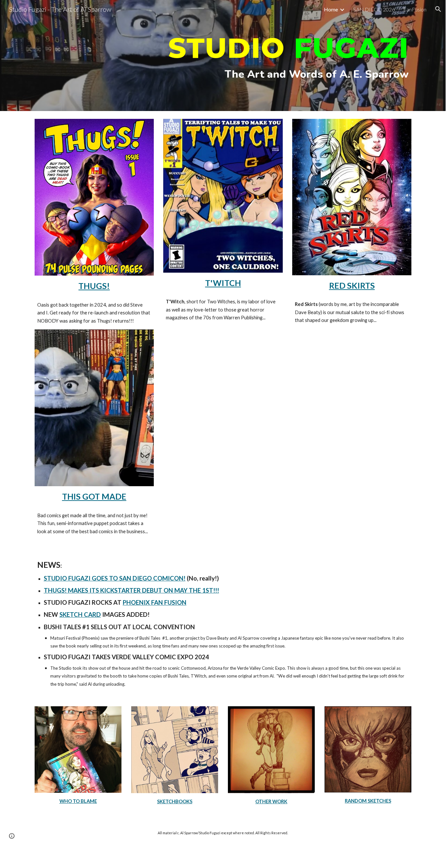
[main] (223, 56)
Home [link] (331, 9)
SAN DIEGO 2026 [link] (374, 9)
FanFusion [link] (414, 9)
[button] (438, 9)
